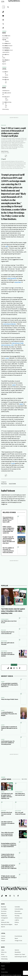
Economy (5, 43)
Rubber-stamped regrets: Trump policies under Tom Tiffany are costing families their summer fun (8, 530)
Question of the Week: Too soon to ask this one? (7, 632)
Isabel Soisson (4, 151)
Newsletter (8, 92)
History (4, 77)
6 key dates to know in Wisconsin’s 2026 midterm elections (7, 654)
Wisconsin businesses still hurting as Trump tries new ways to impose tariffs (8, 519)
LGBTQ (7, 52)
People (4, 79)
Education (8, 43)
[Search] (8, 7)
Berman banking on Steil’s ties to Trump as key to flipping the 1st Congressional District (8, 845)
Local (4, 69)
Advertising (5, 109)
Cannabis (7, 35)
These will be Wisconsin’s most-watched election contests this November (7, 834)
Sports (4, 63)
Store (3, 96)
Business (4, 35)
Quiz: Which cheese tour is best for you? (20, 794)
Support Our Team (20, 954)
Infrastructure (18, 917)
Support (3, 965)
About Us (3, 952)
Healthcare (4, 915)
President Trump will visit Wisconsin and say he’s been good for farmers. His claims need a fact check (9, 540)
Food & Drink (4, 619)
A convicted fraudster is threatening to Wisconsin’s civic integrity (9, 714)
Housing (7, 47)
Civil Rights (4, 909)
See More (24, 779)
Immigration (4, 917)
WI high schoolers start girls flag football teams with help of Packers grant (8, 877)
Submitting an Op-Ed (20, 956)
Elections (4, 45)
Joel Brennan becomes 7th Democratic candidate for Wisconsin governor (7, 742)
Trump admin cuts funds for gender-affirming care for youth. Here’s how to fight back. (9, 866)
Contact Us (4, 956)
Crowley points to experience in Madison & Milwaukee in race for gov (9, 728)
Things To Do (18, 940)
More (4, 88)
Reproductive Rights (6, 924)
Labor (4, 52)
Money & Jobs (5, 922)
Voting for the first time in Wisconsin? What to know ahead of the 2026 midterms (8, 856)
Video (3, 90)
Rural (6, 60)
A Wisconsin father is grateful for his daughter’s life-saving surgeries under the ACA (9, 685)
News (4, 33)
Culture (4, 71)
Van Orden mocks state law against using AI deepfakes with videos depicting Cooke (13, 611)
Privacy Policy (4, 972)
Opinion (7, 90)
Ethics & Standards (5, 962)
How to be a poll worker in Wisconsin (20, 813)
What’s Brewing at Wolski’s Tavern (9, 699)
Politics (7, 54)
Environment (18, 913)
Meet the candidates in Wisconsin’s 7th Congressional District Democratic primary (8, 550)
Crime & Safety (19, 909)
